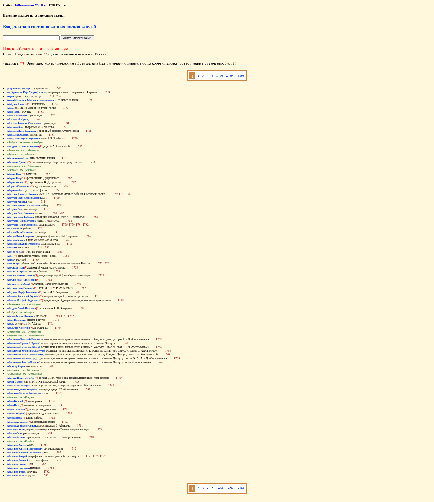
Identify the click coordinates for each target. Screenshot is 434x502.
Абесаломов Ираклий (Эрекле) (23, 343)
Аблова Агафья (15, 413)
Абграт (11, 259)
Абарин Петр (14, 178)
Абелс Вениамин (16, 320)
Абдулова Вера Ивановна (20, 288)
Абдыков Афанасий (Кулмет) (23, 296)
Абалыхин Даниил (17, 162)
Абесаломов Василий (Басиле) (23, 339)
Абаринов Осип (15, 190)
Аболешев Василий (17, 460)
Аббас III (12, 247)
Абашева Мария (16, 240)
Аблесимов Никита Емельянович (25, 393)
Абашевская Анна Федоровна (23, 244)
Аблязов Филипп (16, 437)
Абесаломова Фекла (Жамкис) (23, 362)
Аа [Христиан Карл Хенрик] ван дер (27, 92)
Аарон (10, 96)
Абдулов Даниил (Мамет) (21, 275)
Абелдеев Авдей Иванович (21, 308)
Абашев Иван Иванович (20, 232)
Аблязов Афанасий (17, 422)
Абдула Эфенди (15, 267)
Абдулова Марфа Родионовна (23, 292)
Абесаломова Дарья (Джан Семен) (25, 354)
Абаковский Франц (18, 119)
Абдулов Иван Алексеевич (21, 280)
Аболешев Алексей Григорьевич (25, 448)
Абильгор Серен (16, 366)
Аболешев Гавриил (17, 464)
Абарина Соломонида (18, 186)
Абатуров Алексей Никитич (22, 194)
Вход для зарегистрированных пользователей (49, 26)
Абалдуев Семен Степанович (23, 146)
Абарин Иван (14, 174)
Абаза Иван (13, 111)
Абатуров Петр (15, 209)
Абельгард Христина (18, 328)
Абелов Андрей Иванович (21, 316)
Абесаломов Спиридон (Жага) (23, 347)
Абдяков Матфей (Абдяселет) (23, 300)
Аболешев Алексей (17, 445)
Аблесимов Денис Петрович (22, 389)
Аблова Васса (14, 417)
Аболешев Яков (15, 475)
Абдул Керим (14, 263)
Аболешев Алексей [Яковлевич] (25, 452)
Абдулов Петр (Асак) (18, 284)
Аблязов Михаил (16, 429)
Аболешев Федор (16, 471)
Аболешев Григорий (18, 468)
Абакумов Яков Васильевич (22, 131)
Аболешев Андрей (17, 456)
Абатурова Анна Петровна (21, 221)
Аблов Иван (13, 405)
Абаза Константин (17, 115)
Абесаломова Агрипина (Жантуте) (26, 351)
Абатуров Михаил (17, 201)
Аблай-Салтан (15, 382)
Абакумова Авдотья (17, 134)
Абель (10, 323)
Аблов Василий (15, 401)
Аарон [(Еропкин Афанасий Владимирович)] (31, 100)
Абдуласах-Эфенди (17, 271)
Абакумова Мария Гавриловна (23, 138)
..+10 (219, 75)
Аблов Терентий (16, 409)
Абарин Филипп (16, 182)
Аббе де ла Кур (15, 252)
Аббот (10, 256)
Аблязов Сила (14, 433)
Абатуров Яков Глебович (20, 217)
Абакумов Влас (15, 127)
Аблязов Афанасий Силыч (21, 425)
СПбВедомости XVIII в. (29, 5)
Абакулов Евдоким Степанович (24, 123)
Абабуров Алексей (17, 104)
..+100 (240, 75)
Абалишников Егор (17, 158)
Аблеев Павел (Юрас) (18, 385)
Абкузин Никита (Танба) (21, 378)
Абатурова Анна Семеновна (22, 224)
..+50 (229, 75)
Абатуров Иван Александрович (24, 198)
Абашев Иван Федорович (21, 236)
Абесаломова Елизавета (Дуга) (23, 358)
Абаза (10, 108)
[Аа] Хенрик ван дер (18, 88)
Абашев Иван (14, 228)
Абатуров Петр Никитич (20, 213)
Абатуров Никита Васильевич (23, 205)
